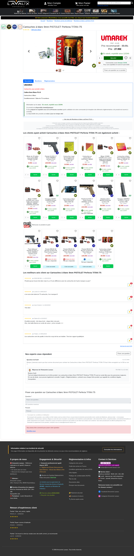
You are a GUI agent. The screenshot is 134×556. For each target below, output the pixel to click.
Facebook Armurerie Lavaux (109, 491)
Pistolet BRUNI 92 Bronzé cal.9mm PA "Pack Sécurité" (69, 250)
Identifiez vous (52, 5)
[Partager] (130, 58)
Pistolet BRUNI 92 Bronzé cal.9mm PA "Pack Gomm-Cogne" (50, 250)
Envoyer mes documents (76, 485)
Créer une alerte (50, 266)
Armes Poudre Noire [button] (67, 13)
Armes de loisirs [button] (32, 13)
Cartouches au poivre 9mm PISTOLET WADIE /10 (87, 158)
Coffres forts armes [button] (114, 13)
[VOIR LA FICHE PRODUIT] (31, 138)
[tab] (28, 81)
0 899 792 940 (105, 463)
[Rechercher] (132, 3)
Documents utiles (74, 482)
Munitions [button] (104, 13)
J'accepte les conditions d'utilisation (38, 415)
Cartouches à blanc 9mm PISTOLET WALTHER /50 (69, 200)
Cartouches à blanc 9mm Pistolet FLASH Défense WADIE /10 (123, 158)
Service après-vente (77, 499)
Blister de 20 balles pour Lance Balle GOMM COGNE (32, 158)
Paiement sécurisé (76, 493)
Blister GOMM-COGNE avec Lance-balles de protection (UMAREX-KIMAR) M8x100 (105, 159)
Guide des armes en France (77, 466)
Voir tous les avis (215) (126, 346)
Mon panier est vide (83, 5)
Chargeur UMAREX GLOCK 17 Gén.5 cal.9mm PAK (123, 200)
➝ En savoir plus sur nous (18, 469)
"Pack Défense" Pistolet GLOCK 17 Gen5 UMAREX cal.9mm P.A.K (32, 251)
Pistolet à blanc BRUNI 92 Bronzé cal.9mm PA (105, 200)
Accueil (43, 20)
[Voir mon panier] (76, 3)
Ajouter (113, 58)
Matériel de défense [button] (20, 13)
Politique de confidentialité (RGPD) (79, 476)
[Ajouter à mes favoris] (126, 58)
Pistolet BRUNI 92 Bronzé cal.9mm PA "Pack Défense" (87, 250)
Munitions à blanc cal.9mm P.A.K (84, 20)
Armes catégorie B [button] (43, 13)
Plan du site (72, 479)
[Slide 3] (63, 70)
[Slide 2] (59, 70)
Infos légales (73, 472)
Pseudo (27, 407)
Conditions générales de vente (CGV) (80, 469)
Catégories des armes (76, 463)
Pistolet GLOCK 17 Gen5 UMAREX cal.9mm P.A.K (51, 158)
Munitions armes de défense (63, 20)
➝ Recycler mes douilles (47, 495)
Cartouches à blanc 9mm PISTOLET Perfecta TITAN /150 (105, 250)
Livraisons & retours (77, 496)
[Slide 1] (56, 70)
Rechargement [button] (95, 13)
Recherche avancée (103, 5)
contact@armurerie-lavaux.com (110, 467)
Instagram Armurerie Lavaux (109, 496)
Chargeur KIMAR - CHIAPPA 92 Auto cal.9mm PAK (51, 200)
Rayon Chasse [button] (79, 13)
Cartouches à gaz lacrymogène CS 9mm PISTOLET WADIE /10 (68, 158)
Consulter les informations (113, 449)
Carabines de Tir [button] (55, 13)
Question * (28, 396)
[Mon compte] (45, 3)
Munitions (50, 20)
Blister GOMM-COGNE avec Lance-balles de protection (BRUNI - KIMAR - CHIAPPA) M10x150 (32, 202)
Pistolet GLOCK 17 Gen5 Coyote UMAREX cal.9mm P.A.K (87, 201)
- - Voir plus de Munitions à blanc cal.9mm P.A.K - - (78, 119)
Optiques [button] (87, 13)
